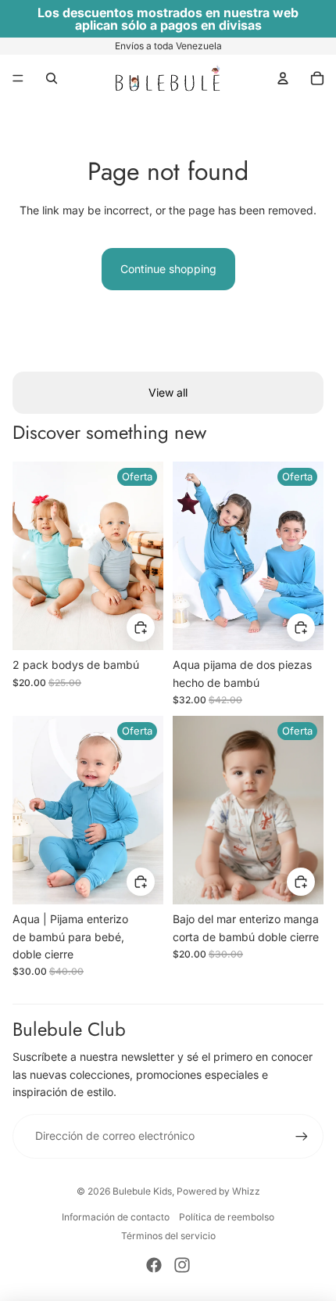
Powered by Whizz (218, 1191)
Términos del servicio (168, 1236)
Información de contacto (116, 1217)
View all (168, 392)
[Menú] (18, 78)
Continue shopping (168, 268)
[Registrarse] (301, 1136)
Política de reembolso (226, 1217)
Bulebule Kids (142, 1191)
